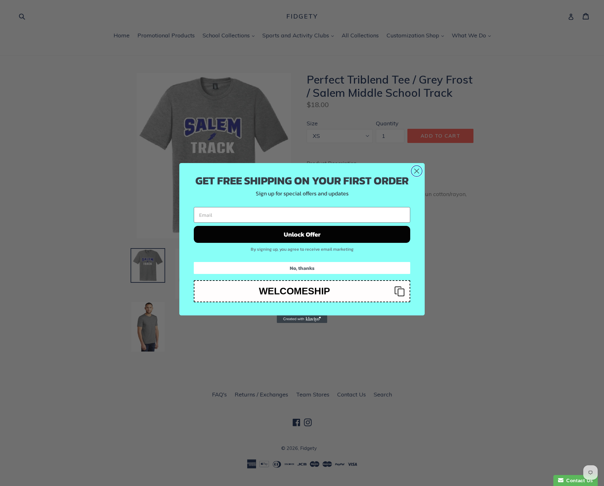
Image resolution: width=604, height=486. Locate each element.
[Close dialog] (416, 171)
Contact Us (578, 480)
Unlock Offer (302, 234)
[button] (302, 291)
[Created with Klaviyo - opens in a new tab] (302, 319)
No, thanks (302, 268)
